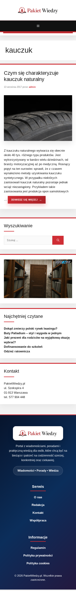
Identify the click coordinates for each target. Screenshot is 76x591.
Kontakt (38, 512)
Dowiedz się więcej (24, 199)
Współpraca (38, 520)
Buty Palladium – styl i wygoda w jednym (33, 333)
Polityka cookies (38, 563)
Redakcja (38, 505)
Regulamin (38, 548)
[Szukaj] (58, 240)
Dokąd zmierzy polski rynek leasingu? (30, 328)
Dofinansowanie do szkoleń (23, 346)
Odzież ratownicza (17, 351)
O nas (38, 497)
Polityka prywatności (38, 555)
